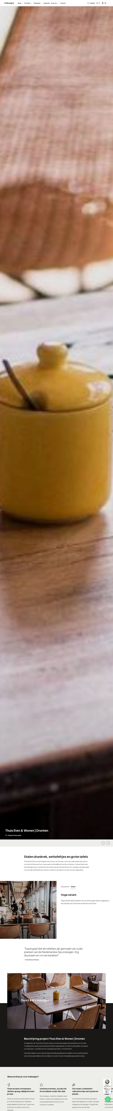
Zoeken (92, 3)
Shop (19, 3)
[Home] (9, 3)
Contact (63, 3)
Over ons (54, 3)
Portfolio (27, 3)
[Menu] (110, 1080)
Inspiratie (47, 3)
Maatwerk (37, 3)
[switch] (107, 1092)
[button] (105, 3)
